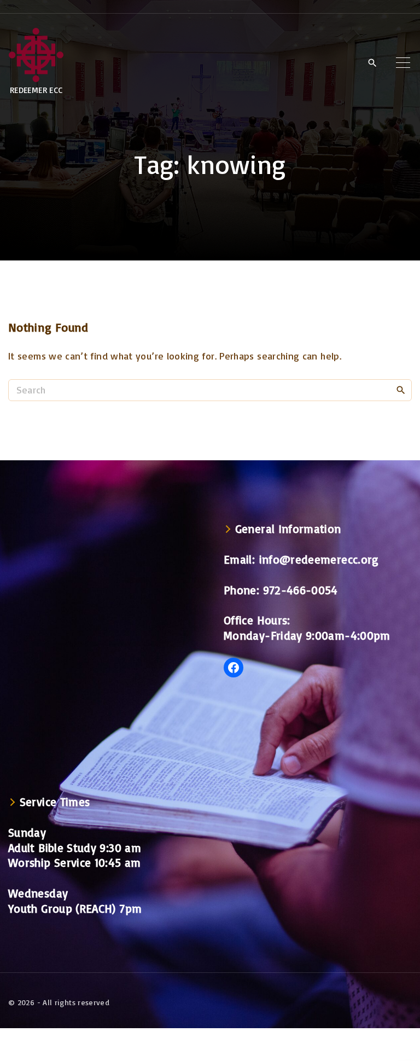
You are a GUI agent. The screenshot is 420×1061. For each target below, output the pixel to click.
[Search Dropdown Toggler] (372, 63)
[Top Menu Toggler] (403, 62)
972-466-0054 (300, 590)
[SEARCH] (401, 389)
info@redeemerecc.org (319, 559)
